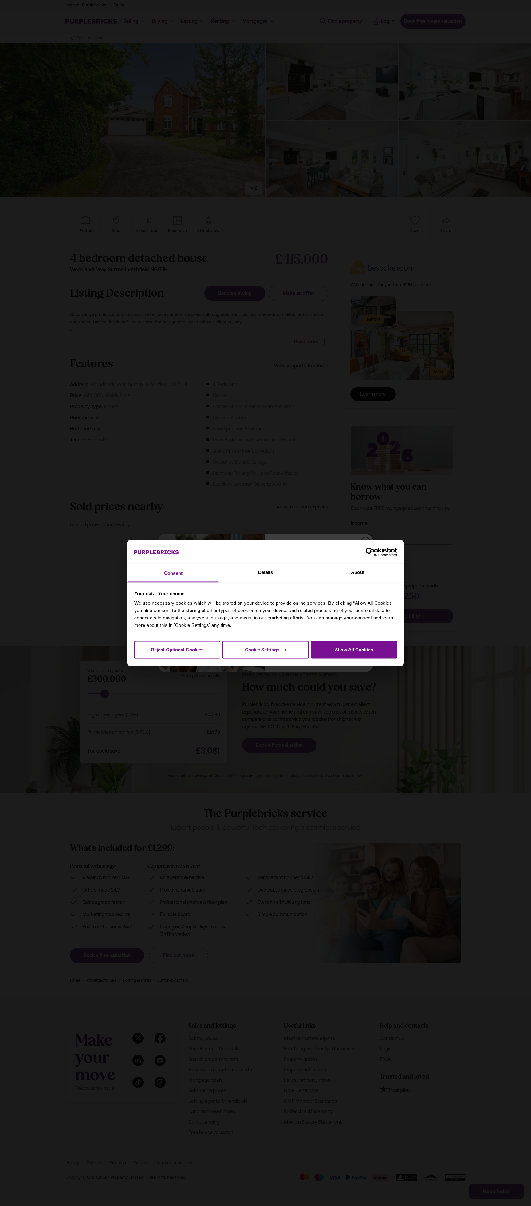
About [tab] (357, 572)
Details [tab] (265, 572)
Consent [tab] (173, 573)
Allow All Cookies (354, 649)
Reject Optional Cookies (177, 649)
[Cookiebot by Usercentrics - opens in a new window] (370, 551)
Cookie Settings (262, 649)
